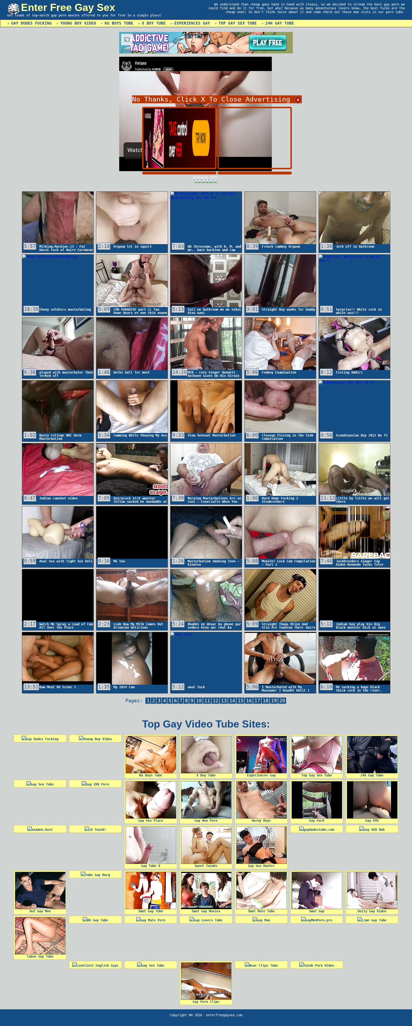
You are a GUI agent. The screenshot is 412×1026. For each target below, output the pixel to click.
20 (282, 700)
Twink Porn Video (319, 965)
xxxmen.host (42, 829)
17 (257, 700)
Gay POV (372, 820)
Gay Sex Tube (42, 784)
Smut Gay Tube (150, 911)
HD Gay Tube (97, 920)
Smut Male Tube (261, 911)
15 (240, 700)
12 (215, 700)
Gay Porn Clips (206, 1002)
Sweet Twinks (206, 866)
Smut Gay (316, 911)
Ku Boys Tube (119, 23)
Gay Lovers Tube (208, 920)
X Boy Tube (154, 23)
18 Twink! (97, 829)
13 (224, 700)
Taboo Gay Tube (40, 956)
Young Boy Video (78, 23)
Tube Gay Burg (97, 875)
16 (249, 700)
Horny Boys (261, 820)
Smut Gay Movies (206, 911)
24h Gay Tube (279, 23)
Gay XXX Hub (374, 829)
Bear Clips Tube (263, 965)
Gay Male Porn (152, 920)
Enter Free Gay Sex (68, 7)
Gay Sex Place (150, 820)
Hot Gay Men (40, 911)
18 (265, 700)
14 (232, 700)
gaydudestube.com (319, 829)
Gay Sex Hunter (261, 866)
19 (274, 700)
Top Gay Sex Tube (238, 23)
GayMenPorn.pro (318, 920)
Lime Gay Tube (374, 920)
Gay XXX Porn (97, 784)
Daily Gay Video (372, 911)
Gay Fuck (316, 820)
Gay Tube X (150, 866)
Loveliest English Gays (97, 965)
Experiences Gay (192, 23)
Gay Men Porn (206, 820)
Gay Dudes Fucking (31, 23)
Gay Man (263, 920)
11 (207, 700)
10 (199, 700)
